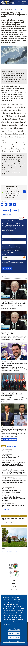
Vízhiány (15, 210)
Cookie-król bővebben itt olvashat (14, 642)
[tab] (3, 446)
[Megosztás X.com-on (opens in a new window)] (14, 204)
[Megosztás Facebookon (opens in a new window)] (6, 204)
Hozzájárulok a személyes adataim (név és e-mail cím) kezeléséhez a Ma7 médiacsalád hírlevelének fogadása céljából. (13, 249)
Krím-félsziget (5, 210)
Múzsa (14, 587)
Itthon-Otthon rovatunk (9, 551)
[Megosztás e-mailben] (2, 204)
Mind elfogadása (14, 637)
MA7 (14, 580)
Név (3, 234)
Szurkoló (14, 590)
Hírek (14, 583)
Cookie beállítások (14, 629)
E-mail (3, 240)
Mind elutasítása (14, 633)
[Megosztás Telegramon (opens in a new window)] (10, 204)
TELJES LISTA (6, 509)
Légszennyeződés (6, 214)
